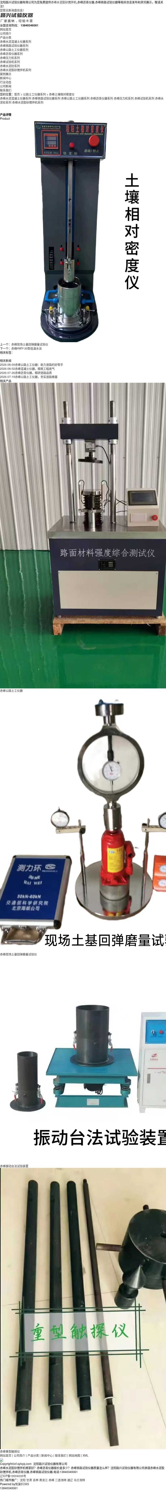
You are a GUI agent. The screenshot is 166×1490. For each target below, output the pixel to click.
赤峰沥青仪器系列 (11, 54)
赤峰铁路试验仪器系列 (14, 45)
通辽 (70, 1480)
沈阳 (23, 1480)
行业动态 (5, 82)
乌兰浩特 (79, 1480)
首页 (17, 94)
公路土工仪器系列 (34, 94)
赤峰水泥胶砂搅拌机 (64, 2)
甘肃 (29, 1480)
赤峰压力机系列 (10, 58)
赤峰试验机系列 (10, 62)
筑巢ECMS (22, 1484)
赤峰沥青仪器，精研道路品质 (26, 373)
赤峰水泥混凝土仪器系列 (15, 41)
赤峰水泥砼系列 (10, 66)
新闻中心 (5, 78)
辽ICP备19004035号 (13, 1476)
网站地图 (74, 1455)
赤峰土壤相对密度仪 (61, 94)
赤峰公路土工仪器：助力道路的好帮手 (31, 364)
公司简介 (5, 33)
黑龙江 (43, 1480)
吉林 (35, 1480)
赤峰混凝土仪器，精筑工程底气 (27, 369)
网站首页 (5, 29)
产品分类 (5, 37)
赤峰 (51, 1480)
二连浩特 (60, 1480)
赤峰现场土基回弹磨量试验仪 (29, 344)
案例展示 (5, 74)
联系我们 (5, 90)
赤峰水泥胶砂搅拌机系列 (15, 70)
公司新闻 (5, 86)
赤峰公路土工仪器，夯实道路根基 (28, 377)
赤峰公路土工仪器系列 (14, 49)
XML (85, 1455)
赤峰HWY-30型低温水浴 (26, 348)
